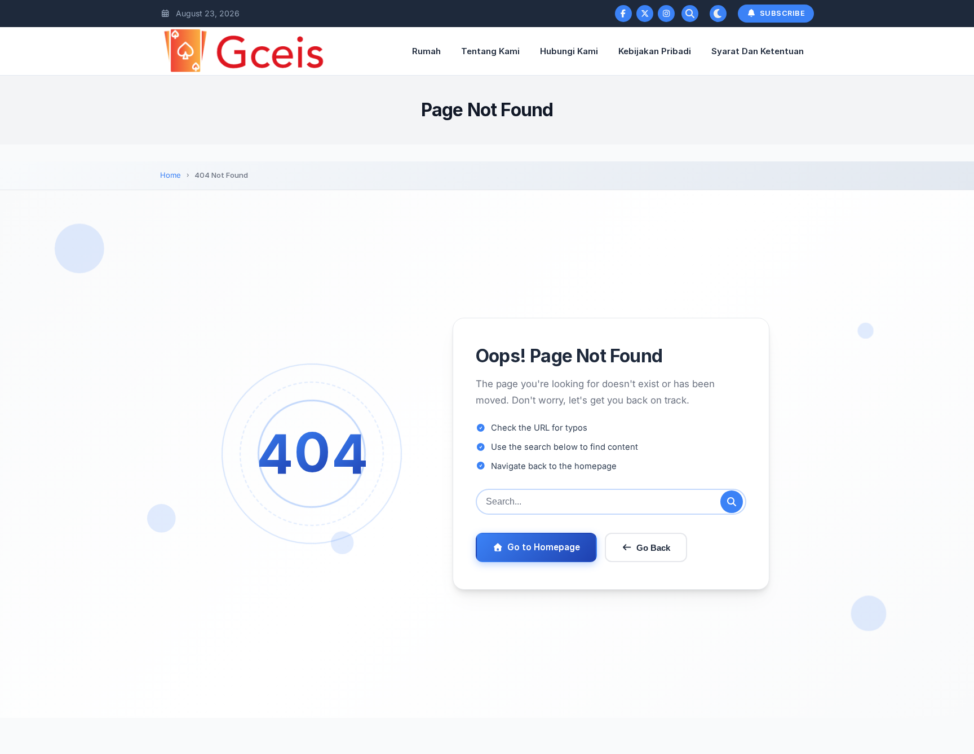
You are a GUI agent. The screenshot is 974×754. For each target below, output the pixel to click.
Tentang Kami (490, 51)
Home (170, 174)
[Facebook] (623, 13)
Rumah (426, 51)
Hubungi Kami (569, 51)
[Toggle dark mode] (718, 13)
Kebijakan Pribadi (654, 51)
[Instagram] (666, 13)
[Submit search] (731, 501)
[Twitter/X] (644, 13)
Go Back (653, 548)
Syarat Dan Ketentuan (757, 51)
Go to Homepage (543, 547)
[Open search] (689, 13)
